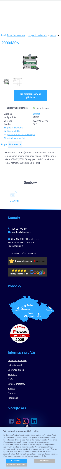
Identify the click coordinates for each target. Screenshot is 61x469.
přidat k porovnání (16, 137)
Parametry (15, 144)
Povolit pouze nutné (16, 464)
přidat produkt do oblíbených (21, 134)
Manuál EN (14, 201)
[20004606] (30, 62)
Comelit (36, 113)
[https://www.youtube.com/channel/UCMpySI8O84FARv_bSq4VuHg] (18, 421)
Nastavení (44, 461)
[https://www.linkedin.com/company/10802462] (34, 421)
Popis (4, 144)
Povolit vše (16, 461)
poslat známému (15, 127)
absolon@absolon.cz (22, 232)
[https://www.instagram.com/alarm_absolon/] (26, 421)
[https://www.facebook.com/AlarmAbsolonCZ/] (11, 421)
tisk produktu (13, 130)
